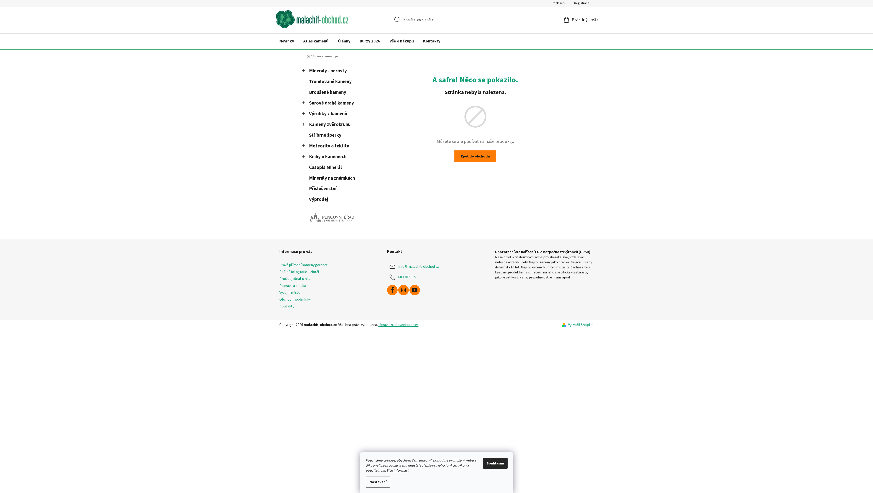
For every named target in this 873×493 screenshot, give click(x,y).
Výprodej (318, 199)
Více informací (397, 470)
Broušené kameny (327, 92)
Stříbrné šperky (325, 135)
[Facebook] (392, 290)
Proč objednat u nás (294, 278)
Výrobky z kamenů (328, 113)
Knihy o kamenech (327, 156)
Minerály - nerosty (328, 71)
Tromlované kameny (330, 81)
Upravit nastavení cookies (398, 324)
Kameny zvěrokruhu (330, 124)
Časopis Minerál (325, 167)
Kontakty (286, 306)
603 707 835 (407, 277)
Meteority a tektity (329, 146)
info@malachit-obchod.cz (418, 266)
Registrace (581, 3)
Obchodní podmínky (295, 299)
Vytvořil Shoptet (581, 324)
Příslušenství (322, 188)
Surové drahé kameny (331, 103)
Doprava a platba (292, 285)
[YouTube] (414, 290)
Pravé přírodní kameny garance (303, 264)
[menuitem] (287, 41)
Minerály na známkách (332, 178)
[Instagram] (403, 290)
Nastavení (378, 482)
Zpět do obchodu (475, 156)
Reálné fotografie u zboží (299, 271)
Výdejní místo (289, 292)
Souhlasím (495, 463)
